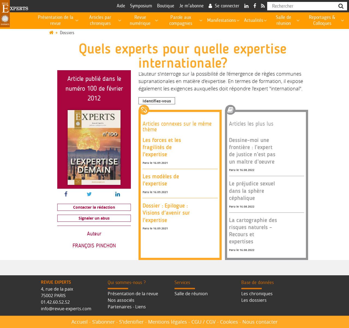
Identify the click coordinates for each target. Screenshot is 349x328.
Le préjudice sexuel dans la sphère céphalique (252, 190)
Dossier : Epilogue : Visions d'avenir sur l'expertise (166, 212)
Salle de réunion (191, 294)
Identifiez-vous (157, 101)
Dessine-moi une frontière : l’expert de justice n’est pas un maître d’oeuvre (252, 151)
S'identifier (131, 321)
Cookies (229, 321)
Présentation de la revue (133, 294)
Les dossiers (254, 300)
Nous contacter (260, 321)
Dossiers (67, 33)
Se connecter (227, 6)
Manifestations (221, 20)
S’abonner (103, 321)
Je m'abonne (191, 6)
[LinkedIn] (117, 194)
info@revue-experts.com (66, 309)
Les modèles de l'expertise (161, 180)
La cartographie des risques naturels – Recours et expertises (253, 231)
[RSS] (263, 6)
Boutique (165, 6)
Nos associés (121, 300)
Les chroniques (257, 294)
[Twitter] (89, 194)
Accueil (79, 321)
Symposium (141, 6)
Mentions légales (167, 321)
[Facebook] (254, 6)
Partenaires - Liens (127, 307)
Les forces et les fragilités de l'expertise (162, 147)
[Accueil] (54, 33)
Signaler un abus (94, 218)
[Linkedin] (246, 6)
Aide (121, 6)
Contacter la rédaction (94, 207)
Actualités (253, 20)
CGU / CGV (203, 321)
